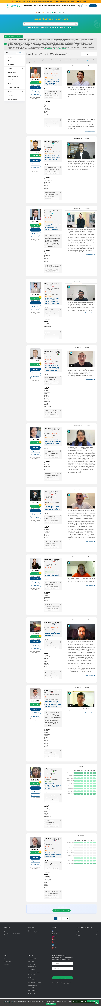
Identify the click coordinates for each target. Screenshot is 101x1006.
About (5, 958)
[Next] (68, 918)
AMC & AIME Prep (32, 985)
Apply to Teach (31, 961)
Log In (85, 6)
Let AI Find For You (63, 910)
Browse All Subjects (33, 980)
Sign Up (93, 6)
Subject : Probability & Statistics (12, 36)
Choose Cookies (51, 1003)
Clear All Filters (19, 53)
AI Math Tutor (31, 974)
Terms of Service (32, 966)
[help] (79, 6)
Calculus (46, 48)
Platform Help (7, 961)
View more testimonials (90, 131)
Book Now (35, 87)
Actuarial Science (61, 48)
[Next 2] (64, 918)
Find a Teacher (28, 5)
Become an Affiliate (33, 958)
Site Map (30, 977)
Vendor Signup (31, 993)
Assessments (64, 5)
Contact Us (51, 5)
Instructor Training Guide (34, 972)
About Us (44, 5)
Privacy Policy (31, 964)
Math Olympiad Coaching (34, 982)
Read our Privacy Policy (80, 1001)
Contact (36, 91)
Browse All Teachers (33, 988)
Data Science (52, 48)
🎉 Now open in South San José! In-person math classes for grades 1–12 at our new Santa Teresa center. (50, 1)
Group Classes (37, 5)
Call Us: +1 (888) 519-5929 (13, 934)
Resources (72, 5)
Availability (87, 66)
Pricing (58, 5)
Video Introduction (77, 66)
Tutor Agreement (32, 969)
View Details (36, 94)
